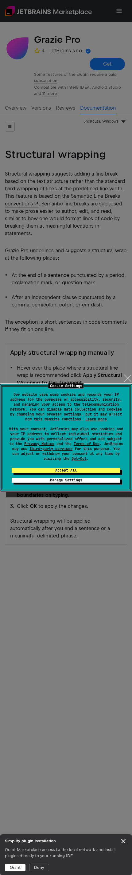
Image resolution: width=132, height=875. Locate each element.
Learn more (96, 419)
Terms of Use (86, 443)
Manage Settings (66, 480)
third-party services (50, 448)
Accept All (66, 470)
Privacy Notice (39, 443)
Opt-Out (79, 458)
